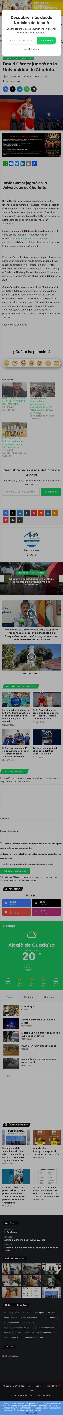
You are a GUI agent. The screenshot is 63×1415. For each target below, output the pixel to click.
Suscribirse (46, 40)
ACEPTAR (31, 1413)
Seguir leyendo (31, 49)
